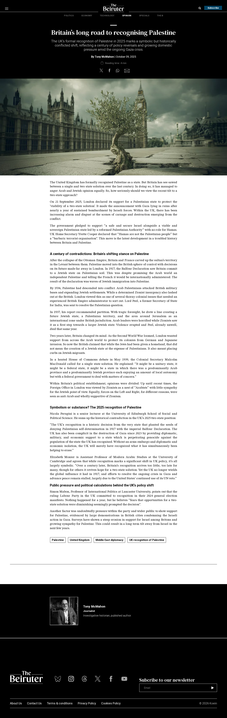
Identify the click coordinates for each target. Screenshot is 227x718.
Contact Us (34, 703)
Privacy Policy (87, 703)
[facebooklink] (111, 678)
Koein (213, 703)
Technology (107, 15)
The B (160, 15)
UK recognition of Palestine (146, 540)
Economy (86, 15)
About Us (16, 703)
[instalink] (71, 678)
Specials (144, 15)
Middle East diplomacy (109, 540)
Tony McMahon (104, 56)
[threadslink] (124, 678)
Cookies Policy (111, 703)
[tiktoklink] (58, 678)
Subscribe (213, 8)
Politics (69, 15)
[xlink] (97, 678)
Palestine (58, 540)
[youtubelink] (84, 678)
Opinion (126, 15)
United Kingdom (80, 540)
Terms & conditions (60, 703)
